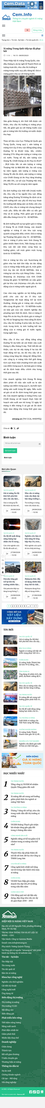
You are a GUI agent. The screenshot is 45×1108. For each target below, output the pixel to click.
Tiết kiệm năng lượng (11, 1022)
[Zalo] (41, 1096)
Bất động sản (8, 1010)
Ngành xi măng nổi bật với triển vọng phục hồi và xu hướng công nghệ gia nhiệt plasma (30, 654)
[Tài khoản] (41, 1091)
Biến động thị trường (12, 997)
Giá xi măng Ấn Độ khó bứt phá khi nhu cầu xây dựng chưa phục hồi (29, 641)
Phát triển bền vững (12, 1017)
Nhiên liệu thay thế (10, 1038)
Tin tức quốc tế (32, 40)
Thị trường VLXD (9, 1006)
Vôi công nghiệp (9, 1082)
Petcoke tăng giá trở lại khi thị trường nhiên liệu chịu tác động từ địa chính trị (10, 584)
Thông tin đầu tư (10, 1066)
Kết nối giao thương (10, 1054)
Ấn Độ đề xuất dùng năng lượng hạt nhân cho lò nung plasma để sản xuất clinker (11, 541)
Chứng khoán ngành (27, 729)
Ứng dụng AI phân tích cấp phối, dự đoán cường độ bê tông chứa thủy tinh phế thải (30, 677)
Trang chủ (5, 40)
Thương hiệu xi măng (11, 1062)
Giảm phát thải (8, 1034)
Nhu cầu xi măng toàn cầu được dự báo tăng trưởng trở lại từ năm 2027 (30, 688)
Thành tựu (6, 1050)
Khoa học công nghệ (12, 977)
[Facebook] (11, 428)
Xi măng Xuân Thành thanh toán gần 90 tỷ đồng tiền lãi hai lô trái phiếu (30, 734)
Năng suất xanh (9, 1026)
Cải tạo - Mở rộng (9, 1078)
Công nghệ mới (8, 989)
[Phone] (41, 1101)
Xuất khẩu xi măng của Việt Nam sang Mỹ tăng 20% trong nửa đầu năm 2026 (29, 723)
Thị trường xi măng (27, 718)
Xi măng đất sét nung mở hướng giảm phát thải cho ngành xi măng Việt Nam (30, 699)
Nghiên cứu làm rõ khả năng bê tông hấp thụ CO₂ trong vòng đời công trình (33, 541)
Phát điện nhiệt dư (10, 1030)
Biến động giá (8, 1013)
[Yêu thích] (3, 572)
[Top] (22, 5)
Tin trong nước (25, 695)
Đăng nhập (37, 30)
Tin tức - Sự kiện (18, 40)
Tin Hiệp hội (7, 961)
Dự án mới (6, 1071)
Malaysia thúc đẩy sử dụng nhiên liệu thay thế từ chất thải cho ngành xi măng (33, 584)
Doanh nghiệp (9, 1042)
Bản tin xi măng (25, 648)
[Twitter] (14, 428)
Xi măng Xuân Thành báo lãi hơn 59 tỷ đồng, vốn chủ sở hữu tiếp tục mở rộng (29, 665)
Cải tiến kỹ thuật (9, 986)
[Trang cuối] (36, 606)
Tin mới (8, 629)
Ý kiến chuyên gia (10, 1058)
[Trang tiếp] (32, 606)
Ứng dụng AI (24, 671)
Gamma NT (21, 1094)
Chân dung (23, 660)
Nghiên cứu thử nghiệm (29, 741)
